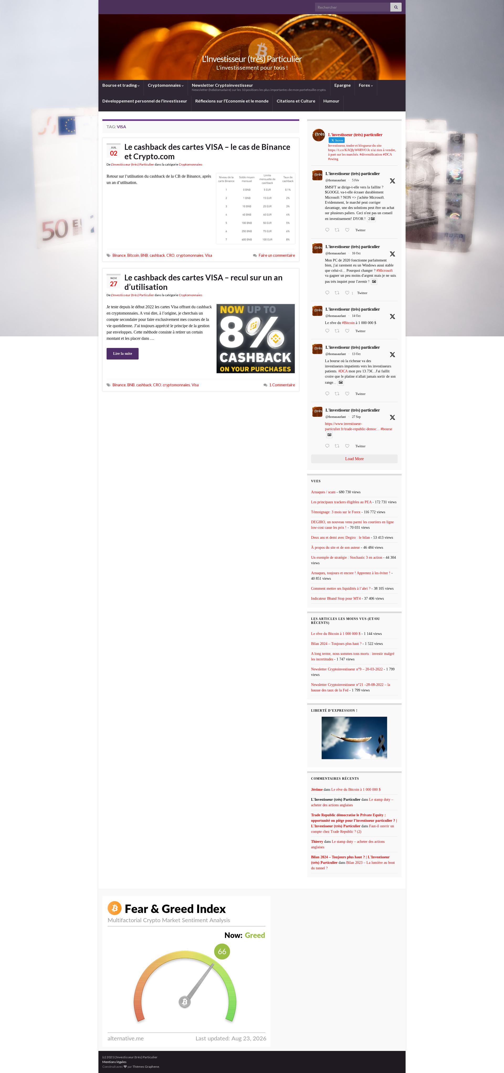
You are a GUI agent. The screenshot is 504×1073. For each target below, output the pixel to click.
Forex (365, 85)
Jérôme (317, 790)
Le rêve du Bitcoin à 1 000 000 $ (335, 634)
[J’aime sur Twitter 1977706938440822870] (349, 394)
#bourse (386, 429)
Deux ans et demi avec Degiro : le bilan (340, 538)
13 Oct (356, 354)
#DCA (343, 371)
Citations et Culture (296, 100)
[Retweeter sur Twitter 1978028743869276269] (338, 331)
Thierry (317, 842)
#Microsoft (384, 271)
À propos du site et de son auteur (335, 548)
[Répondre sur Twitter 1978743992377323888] (328, 293)
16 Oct (356, 253)
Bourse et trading (120, 85)
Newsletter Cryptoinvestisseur (259, 87)
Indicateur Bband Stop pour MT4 (336, 598)
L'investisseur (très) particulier (353, 173)
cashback (157, 255)
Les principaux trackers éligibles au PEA (341, 502)
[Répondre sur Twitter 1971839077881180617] (328, 446)
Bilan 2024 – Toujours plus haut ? (336, 644)
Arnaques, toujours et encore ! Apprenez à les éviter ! (350, 573)
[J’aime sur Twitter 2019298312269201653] (349, 230)
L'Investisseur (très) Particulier (252, 59)
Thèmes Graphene (146, 1067)
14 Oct (356, 316)
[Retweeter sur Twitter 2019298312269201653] (338, 230)
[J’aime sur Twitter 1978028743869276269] (349, 331)
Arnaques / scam (323, 492)
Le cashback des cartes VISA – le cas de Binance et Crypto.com (207, 151)
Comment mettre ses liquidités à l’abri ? (340, 589)
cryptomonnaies (189, 255)
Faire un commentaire (277, 255)
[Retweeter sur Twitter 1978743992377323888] (338, 293)
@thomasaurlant (336, 180)
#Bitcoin (348, 323)
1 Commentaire (282, 385)
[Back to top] (492, 1061)
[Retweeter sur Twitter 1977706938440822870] (338, 394)
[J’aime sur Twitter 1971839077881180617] (349, 446)
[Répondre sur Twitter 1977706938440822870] (328, 394)
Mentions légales (114, 1062)
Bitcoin (133, 255)
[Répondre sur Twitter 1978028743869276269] (328, 331)
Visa (208, 255)
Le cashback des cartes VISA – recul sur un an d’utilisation (203, 282)
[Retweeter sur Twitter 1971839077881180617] (338, 446)
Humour (331, 100)
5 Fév (355, 180)
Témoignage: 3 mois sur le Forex (335, 512)
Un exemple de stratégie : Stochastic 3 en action (346, 557)
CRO (170, 255)
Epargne (342, 85)
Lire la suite (122, 354)
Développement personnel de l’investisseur (144, 100)
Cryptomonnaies (165, 85)
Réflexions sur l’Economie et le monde (232, 100)
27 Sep (356, 417)
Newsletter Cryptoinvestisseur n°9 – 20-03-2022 (347, 669)
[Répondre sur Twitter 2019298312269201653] (328, 230)
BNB (144, 255)
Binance (119, 255)
